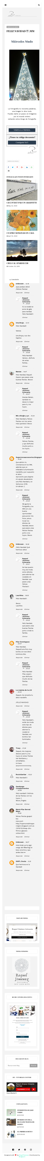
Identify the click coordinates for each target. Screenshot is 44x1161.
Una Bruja (20, 323)
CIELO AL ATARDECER (17, 263)
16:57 (27, 842)
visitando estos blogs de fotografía (22, 119)
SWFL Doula (21, 861)
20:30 (28, 501)
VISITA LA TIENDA (22, 130)
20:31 (27, 564)
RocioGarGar (21, 774)
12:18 (27, 284)
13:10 (27, 323)
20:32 (28, 620)
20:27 (28, 394)
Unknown (20, 284)
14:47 (25, 372)
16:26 (27, 544)
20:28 (28, 438)
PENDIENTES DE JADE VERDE (25, 1111)
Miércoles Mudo (13, 161)
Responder (19, 292)
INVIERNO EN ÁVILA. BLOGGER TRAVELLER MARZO (25, 1122)
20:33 (28, 668)
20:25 (28, 303)
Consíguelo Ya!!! (22, 142)
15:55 (19, 813)
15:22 (30, 774)
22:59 (19, 790)
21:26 (24, 748)
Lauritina (19, 595)
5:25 (29, 861)
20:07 (19, 644)
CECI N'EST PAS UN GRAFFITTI (22, 202)
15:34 (32, 416)
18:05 (27, 595)
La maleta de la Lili (24, 690)
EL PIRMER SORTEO (25, 1132)
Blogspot (22, 1157)
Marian (18, 372)
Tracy (18, 748)
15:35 (19, 459)
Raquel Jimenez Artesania (26, 300)
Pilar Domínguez (23, 642)
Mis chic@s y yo (22, 416)
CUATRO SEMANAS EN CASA (20, 233)
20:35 (28, 717)
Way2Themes (24, 1155)
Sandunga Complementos (22, 787)
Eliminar (26, 292)
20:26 (28, 352)
